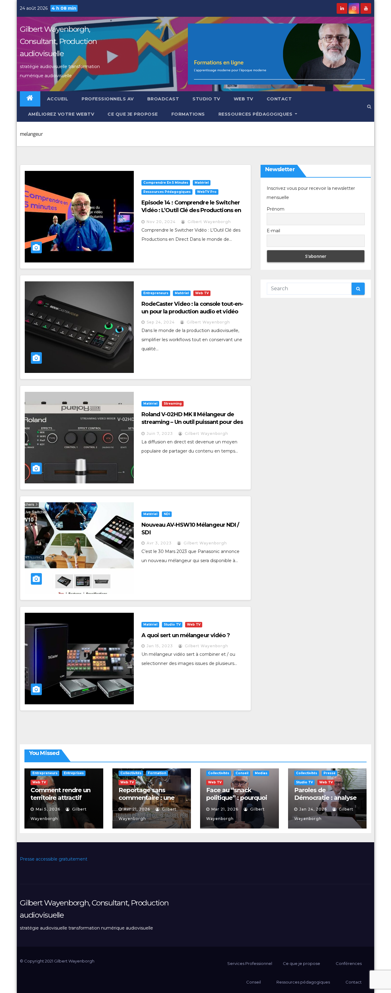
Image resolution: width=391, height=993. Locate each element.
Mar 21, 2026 (224, 809)
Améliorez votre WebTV (60, 114)
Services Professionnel (249, 963)
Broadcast (163, 99)
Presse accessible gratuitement (53, 859)
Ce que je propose (133, 114)
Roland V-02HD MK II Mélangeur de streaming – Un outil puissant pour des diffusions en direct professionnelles (192, 422)
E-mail (273, 230)
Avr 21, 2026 (137, 809)
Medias (261, 773)
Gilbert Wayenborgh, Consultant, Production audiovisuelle (58, 41)
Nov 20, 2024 (161, 221)
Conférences (349, 963)
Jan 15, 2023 (160, 646)
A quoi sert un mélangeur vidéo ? (185, 635)
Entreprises (74, 773)
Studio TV (206, 99)
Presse (329, 773)
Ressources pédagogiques (256, 114)
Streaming (173, 404)
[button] (369, 106)
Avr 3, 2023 (159, 543)
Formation (157, 773)
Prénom (275, 209)
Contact (279, 99)
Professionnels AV (108, 99)
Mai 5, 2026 (48, 809)
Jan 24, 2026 (313, 809)
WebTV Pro (207, 192)
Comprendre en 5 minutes (165, 183)
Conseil (242, 773)
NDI (167, 514)
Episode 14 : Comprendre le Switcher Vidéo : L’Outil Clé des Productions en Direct (191, 210)
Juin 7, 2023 (160, 433)
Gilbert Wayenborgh (208, 221)
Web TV (243, 99)
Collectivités (130, 773)
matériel (202, 183)
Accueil (57, 99)
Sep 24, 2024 (161, 322)
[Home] (30, 99)
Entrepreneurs (155, 293)
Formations (188, 114)
